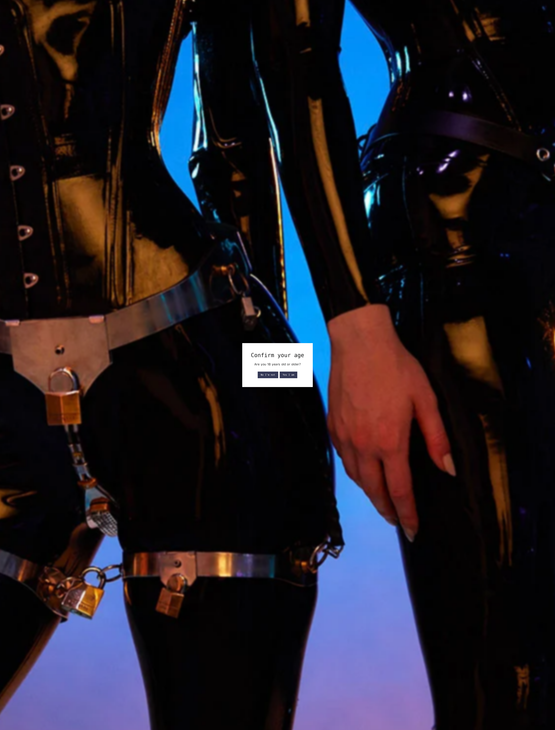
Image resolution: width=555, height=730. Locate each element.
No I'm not (268, 374)
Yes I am (288, 374)
